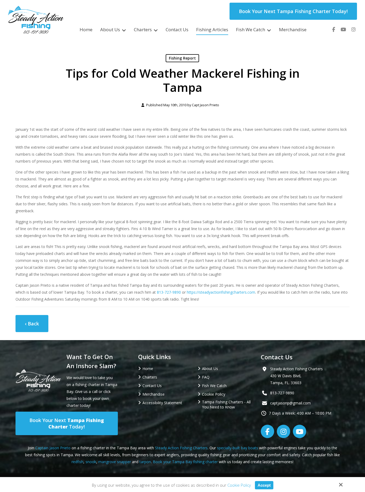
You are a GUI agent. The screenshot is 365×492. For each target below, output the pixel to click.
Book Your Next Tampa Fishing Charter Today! (293, 11)
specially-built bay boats (237, 447)
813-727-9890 (169, 292)
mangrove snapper (114, 461)
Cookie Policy (239, 485)
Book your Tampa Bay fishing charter (185, 461)
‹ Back (32, 323)
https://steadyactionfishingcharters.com (221, 292)
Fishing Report (182, 58)
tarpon (145, 461)
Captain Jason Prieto (53, 447)
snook (91, 461)
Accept (264, 485)
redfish (77, 461)
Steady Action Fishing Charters (181, 447)
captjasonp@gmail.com (290, 403)
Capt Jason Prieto (205, 105)
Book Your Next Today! (66, 423)
